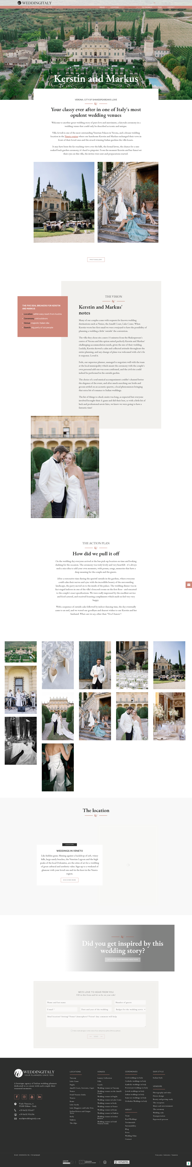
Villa (99, 1081)
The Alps (73, 1123)
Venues (102, 7)
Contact (171, 7)
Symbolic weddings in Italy (135, 1084)
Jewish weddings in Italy (134, 1091)
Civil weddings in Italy (134, 1078)
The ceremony (158, 1109)
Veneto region (71, 136)
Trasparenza (174, 1155)
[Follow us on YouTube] (32, 1096)
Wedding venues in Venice (108, 1106)
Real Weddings (130, 7)
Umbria (73, 1120)
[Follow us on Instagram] (24, 1096)
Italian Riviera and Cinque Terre (80, 1112)
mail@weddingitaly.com (30, 1118)
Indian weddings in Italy (134, 1094)
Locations (115, 7)
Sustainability (130, 1126)
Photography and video (162, 1093)
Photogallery (96, 259)
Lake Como (74, 1081)
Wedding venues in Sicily (107, 1103)
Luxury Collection (105, 1078)
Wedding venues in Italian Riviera (108, 1117)
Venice (72, 1091)
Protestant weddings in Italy (136, 1088)
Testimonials (147, 7)
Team (160, 7)
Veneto (72, 1098)
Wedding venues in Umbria (108, 1113)
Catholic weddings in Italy (135, 1081)
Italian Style (158, 1078)
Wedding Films (131, 1136)
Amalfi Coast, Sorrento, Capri (82, 1088)
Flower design (158, 1096)
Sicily (72, 1116)
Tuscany (73, 1078)
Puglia (72, 1085)
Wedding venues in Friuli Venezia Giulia (107, 1122)
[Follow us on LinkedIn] (39, 1096)
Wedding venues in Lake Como (110, 1100)
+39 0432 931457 (26, 1110)
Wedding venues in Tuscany (108, 1088)
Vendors (157, 1086)
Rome (72, 1101)
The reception (158, 1103)
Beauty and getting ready (163, 1099)
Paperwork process (160, 1119)
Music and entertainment (163, 1106)
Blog (127, 1129)
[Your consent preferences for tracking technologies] (188, 1163)
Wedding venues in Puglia (108, 1096)
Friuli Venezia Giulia (78, 1095)
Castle (100, 1085)
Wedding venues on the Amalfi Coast (110, 1092)
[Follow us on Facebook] (16, 1096)
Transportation (159, 1116)
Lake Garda (74, 1105)
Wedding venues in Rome (107, 1110)
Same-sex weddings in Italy (135, 1098)
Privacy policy (115, 1031)
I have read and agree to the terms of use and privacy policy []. (96, 1030)
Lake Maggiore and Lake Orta (82, 1108)
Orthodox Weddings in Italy (136, 1101)
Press (127, 1132)
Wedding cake (158, 1113)
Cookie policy (167, 1155)
